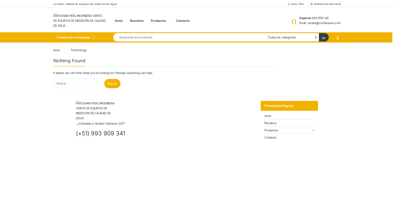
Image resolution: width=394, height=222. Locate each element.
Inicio (119, 20)
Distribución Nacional (327, 4)
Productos (158, 20)
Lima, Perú (297, 4)
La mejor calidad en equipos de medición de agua (85, 4)
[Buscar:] (78, 83)
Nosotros (137, 20)
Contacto (183, 20)
